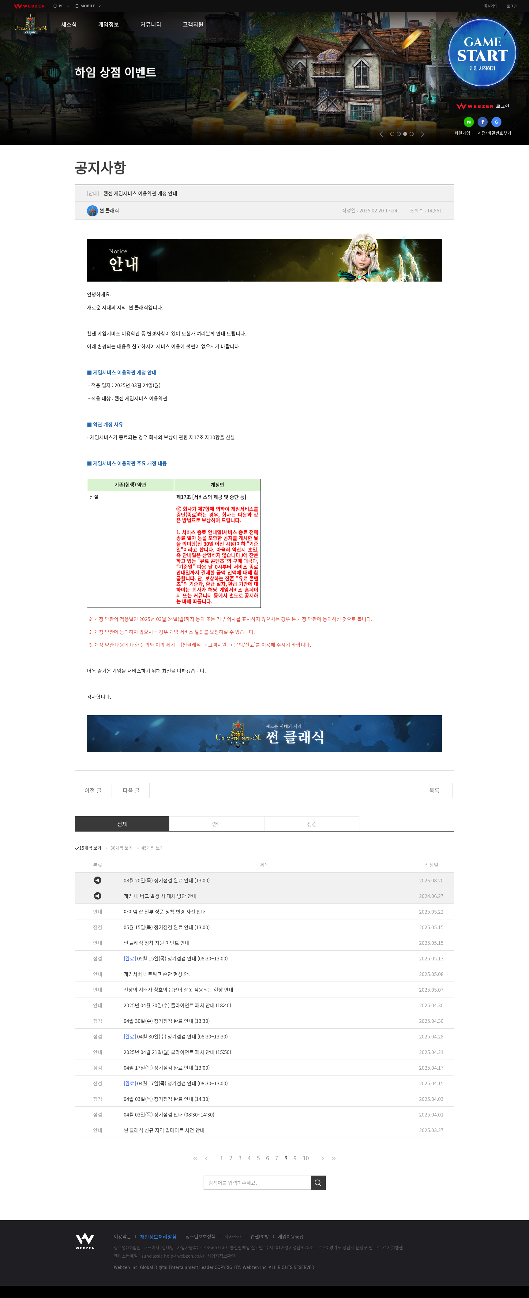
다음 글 (131, 790)
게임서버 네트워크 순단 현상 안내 (158, 974)
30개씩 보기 (122, 848)
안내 (217, 824)
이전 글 (93, 790)
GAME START (482, 53)
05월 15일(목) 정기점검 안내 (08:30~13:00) (176, 958)
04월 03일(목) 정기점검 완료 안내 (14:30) (167, 1098)
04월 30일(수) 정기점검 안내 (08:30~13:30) (176, 1036)
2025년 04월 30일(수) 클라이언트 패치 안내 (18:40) (177, 1005)
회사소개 (233, 1236)
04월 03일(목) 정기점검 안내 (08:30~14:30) (169, 1114)
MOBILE (88, 6)
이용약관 (122, 1236)
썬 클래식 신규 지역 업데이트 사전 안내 (164, 1130)
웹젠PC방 (259, 1236)
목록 (434, 790)
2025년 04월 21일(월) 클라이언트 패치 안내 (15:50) (177, 1052)
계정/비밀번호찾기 (494, 132)
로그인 (512, 6)
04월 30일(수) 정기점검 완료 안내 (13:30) (167, 1020)
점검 (312, 824)
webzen (29, 6)
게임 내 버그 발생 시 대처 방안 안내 (160, 896)
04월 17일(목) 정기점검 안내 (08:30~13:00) (176, 1083)
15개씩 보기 (90, 848)
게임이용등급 (291, 1236)
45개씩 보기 (153, 848)
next (422, 134)
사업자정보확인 (221, 1256)
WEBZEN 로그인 (483, 106)
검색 (318, 1183)
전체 (122, 824)
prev (381, 134)
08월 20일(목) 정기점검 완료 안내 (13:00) (167, 880)
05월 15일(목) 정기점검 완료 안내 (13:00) (167, 927)
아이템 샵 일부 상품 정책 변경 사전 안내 (165, 911)
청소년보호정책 (201, 1236)
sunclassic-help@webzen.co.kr (172, 1256)
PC (61, 6)
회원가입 (490, 6)
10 (306, 1158)
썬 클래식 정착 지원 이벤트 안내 (156, 942)
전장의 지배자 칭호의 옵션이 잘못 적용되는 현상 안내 (178, 989)
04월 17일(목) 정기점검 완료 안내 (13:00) (167, 1067)
